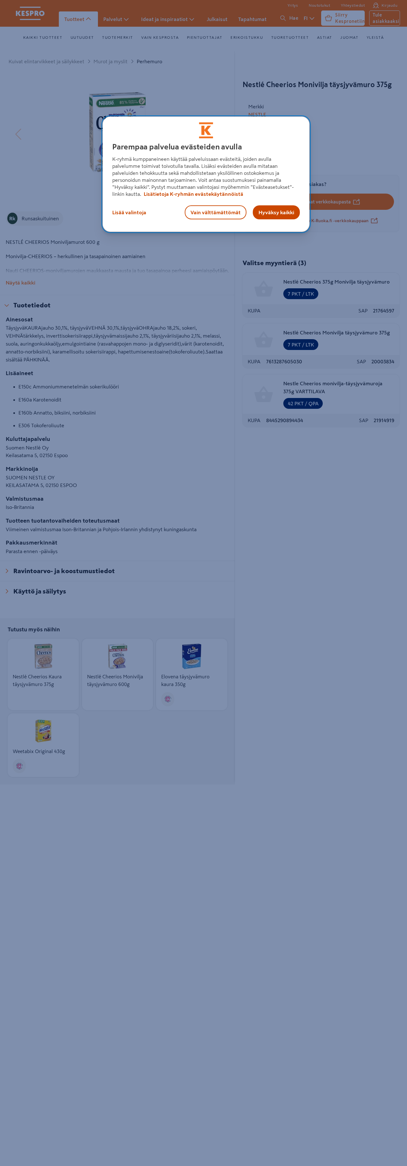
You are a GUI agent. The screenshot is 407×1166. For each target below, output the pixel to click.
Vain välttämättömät (215, 212)
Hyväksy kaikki (276, 212)
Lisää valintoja (129, 212)
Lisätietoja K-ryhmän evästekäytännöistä (193, 193)
